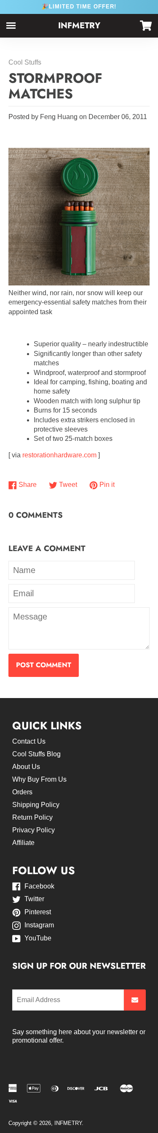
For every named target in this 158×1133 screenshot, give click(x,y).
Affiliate (23, 842)
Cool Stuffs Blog (36, 754)
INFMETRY (79, 25)
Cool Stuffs (24, 62)
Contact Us (29, 741)
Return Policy (32, 817)
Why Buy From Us (39, 779)
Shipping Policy (35, 804)
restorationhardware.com (59, 455)
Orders (22, 792)
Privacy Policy (33, 830)
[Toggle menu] (11, 25)
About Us (26, 766)
